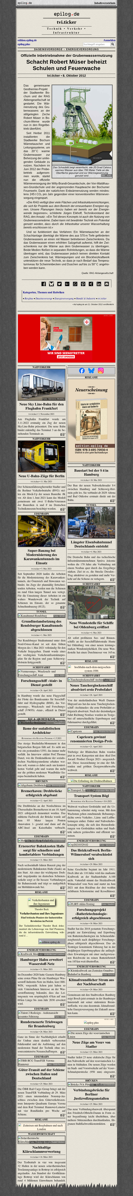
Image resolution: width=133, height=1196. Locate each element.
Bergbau (29, 298)
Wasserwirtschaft (41, 1134)
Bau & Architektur (41, 719)
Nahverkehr (41, 367)
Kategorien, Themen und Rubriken (43, 292)
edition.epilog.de (27, 40)
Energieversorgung (82, 49)
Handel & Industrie (85, 298)
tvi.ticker (66, 22)
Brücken (42, 781)
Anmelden (109, 40)
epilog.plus (24, 44)
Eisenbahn (41, 513)
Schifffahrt (91, 584)
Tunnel (91, 505)
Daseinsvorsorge (48, 49)
